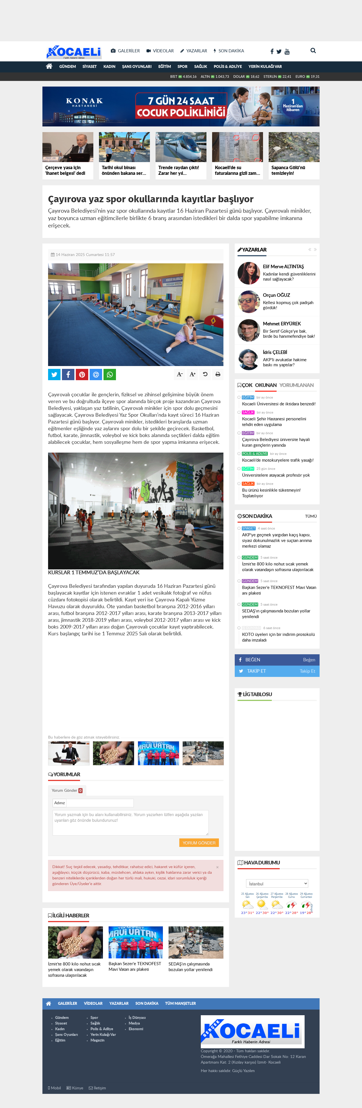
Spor (183, 67)
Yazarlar (254, 250)
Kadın (109, 67)
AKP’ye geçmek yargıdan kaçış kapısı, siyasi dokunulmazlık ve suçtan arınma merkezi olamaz (277, 540)
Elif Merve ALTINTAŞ (283, 266)
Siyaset (90, 67)
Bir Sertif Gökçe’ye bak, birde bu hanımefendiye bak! (289, 334)
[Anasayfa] (49, 67)
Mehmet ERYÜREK (282, 324)
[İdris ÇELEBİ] (249, 359)
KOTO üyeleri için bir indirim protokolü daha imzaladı (278, 637)
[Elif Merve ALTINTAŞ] (249, 273)
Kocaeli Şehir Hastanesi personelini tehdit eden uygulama (274, 422)
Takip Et (307, 671)
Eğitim (164, 67)
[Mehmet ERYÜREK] (249, 330)
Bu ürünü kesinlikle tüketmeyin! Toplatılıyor (271, 493)
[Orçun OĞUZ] (249, 302)
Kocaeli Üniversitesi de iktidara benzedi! (279, 404)
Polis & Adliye (228, 67)
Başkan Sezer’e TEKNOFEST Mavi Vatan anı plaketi (279, 590)
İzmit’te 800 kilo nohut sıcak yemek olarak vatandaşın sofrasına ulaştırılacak (278, 567)
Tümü (311, 516)
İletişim (99, 1088)
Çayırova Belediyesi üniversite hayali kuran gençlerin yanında (276, 442)
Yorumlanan (296, 385)
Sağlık (200, 67)
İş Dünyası (251, 628)
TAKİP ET (256, 671)
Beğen (309, 660)
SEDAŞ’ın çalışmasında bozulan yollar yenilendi (276, 614)
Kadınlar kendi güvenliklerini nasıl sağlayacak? (289, 276)
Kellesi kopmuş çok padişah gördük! (288, 305)
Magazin (97, 1040)
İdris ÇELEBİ (275, 352)
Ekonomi (136, 1029)
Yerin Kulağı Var (265, 67)
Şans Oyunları (137, 67)
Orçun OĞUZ (276, 295)
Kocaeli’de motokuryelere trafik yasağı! (278, 460)
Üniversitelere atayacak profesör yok (276, 475)
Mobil (55, 1088)
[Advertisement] (181, 20)
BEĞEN (252, 660)
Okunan (266, 385)
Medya (134, 1023)
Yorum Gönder (66, 791)
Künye (77, 1088)
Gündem (67, 67)
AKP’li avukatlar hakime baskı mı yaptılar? (285, 362)
